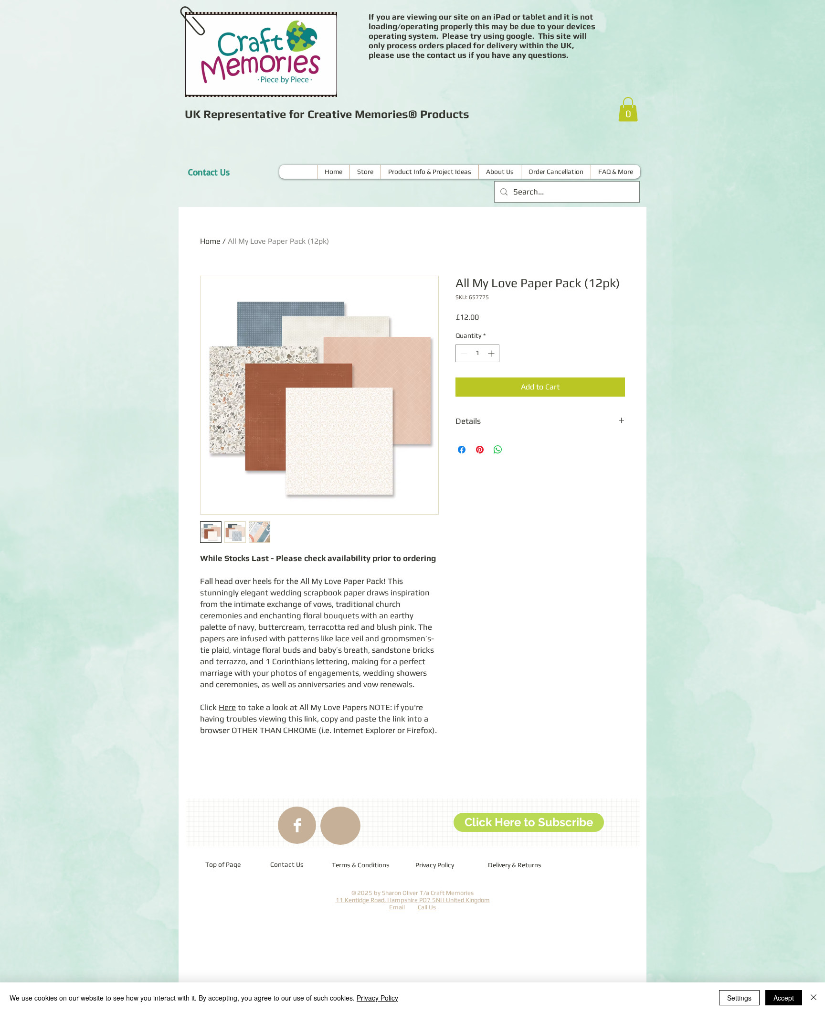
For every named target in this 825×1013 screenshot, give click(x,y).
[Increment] (492, 353)
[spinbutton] (477, 353)
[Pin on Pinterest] (480, 449)
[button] (628, 109)
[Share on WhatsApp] (498, 449)
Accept (783, 997)
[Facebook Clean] (297, 825)
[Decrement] (463, 353)
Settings (739, 997)
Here (227, 707)
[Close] (813, 997)
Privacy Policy (377, 997)
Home (210, 241)
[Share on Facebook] (461, 449)
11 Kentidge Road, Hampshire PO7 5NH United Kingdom (413, 900)
